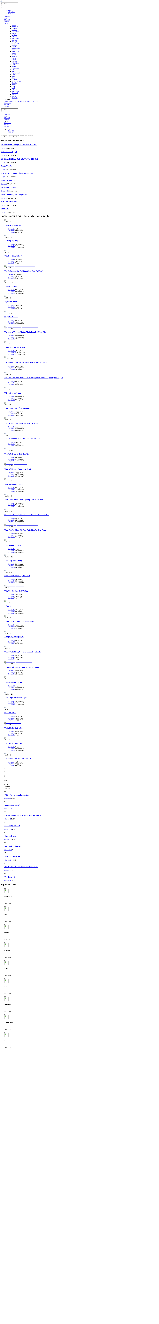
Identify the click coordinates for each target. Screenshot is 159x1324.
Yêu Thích (20, 101)
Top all (6, 101)
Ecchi (13, 74)
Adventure (15, 26)
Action (14, 25)
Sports (13, 64)
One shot (14, 89)
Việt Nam (14, 41)
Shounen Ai (15, 91)
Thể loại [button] (6, 23)
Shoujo (14, 71)
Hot (5, 18)
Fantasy (14, 50)
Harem (14, 55)
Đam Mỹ (14, 79)
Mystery (14, 35)
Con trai (6, 106)
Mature (14, 94)
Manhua (14, 45)
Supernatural (15, 38)
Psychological (16, 73)
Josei (13, 88)
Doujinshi (14, 98)
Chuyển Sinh (15, 43)
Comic (14, 86)
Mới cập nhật (27, 101)
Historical (14, 83)
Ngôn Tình (15, 56)
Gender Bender (16, 81)
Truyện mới (34, 101)
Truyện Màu (15, 31)
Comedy (14, 28)
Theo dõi (7, 20)
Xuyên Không (16, 48)
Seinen (14, 59)
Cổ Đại (14, 46)
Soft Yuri (14, 96)
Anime (14, 84)
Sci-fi (13, 69)
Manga (14, 58)
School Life (15, 63)
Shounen (14, 36)
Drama (14, 53)
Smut (13, 78)
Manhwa (14, 30)
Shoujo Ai (15, 93)
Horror (14, 33)
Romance (14, 66)
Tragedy (14, 40)
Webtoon (14, 61)
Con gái (6, 104)
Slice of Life (15, 51)
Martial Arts (15, 68)
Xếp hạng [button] (7, 99)
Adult (13, 76)
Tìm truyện (7, 103)
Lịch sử (6, 21)
